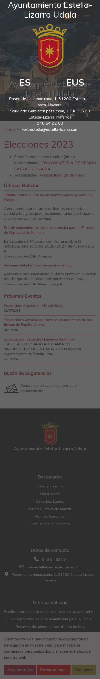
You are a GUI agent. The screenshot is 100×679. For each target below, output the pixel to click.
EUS (75, 82)
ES (25, 82)
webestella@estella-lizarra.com (50, 129)
